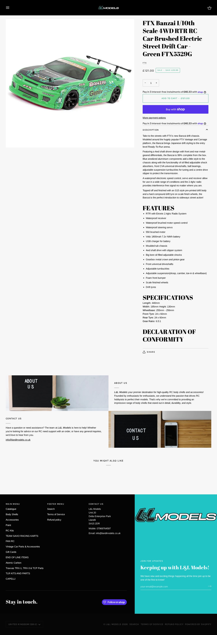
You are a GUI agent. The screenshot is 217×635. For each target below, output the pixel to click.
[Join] (208, 586)
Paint (8, 525)
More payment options (154, 117)
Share (151, 352)
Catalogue (11, 509)
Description (151, 130)
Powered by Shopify (198, 624)
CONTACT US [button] (96, 504)
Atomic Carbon (13, 562)
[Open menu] (10, 7)
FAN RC (10, 541)
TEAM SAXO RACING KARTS (22, 536)
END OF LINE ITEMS (17, 557)
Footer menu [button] (55, 504)
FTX (144, 63)
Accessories (12, 519)
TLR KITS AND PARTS (18, 573)
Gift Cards (11, 552)
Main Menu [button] (13, 504)
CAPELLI (10, 578)
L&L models (114, 624)
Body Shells (12, 514)
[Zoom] (70, 83)
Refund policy (54, 519)
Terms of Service (56, 514)
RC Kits (10, 530)
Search (51, 509)
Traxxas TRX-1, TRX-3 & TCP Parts (25, 568)
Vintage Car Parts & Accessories (23, 546)
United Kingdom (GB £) (22, 624)
